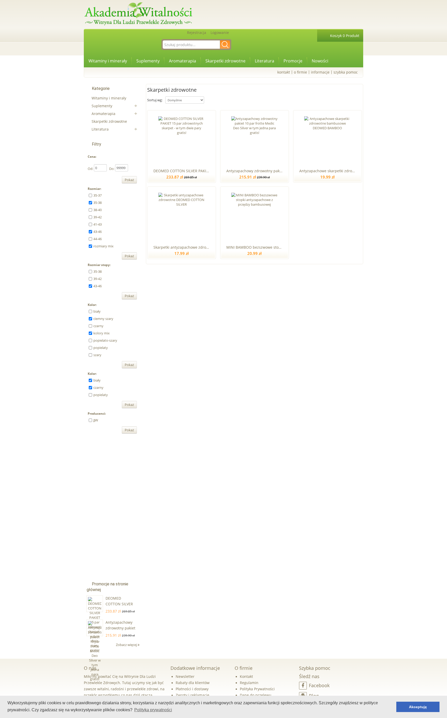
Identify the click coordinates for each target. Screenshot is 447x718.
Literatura (264, 61)
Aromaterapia (182, 61)
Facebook (319, 685)
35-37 (97, 195)
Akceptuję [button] (418, 707)
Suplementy (148, 61)
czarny (98, 326)
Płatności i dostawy (192, 688)
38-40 (97, 209)
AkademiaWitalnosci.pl (138, 14)
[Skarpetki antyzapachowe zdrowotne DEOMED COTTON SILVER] (181, 215)
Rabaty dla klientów (193, 682)
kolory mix (101, 333)
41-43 (97, 224)
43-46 (97, 231)
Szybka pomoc (345, 72)
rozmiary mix (103, 246)
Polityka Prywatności (257, 688)
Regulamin (249, 682)
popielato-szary (105, 340)
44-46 (97, 238)
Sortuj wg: (154, 100)
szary (97, 355)
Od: (90, 168)
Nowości (320, 61)
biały (97, 311)
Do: (111, 168)
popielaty (100, 347)
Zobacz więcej (127, 644)
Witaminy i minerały (107, 61)
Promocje (293, 61)
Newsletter (185, 676)
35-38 (97, 202)
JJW (95, 420)
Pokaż (129, 179)
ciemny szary (103, 318)
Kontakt (283, 72)
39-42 (97, 217)
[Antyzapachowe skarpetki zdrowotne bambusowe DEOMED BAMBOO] (327, 138)
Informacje (320, 72)
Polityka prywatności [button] (153, 710)
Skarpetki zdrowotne (225, 61)
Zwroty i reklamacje (192, 695)
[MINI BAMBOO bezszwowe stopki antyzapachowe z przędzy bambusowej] (254, 215)
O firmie (300, 72)
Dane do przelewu (255, 695)
